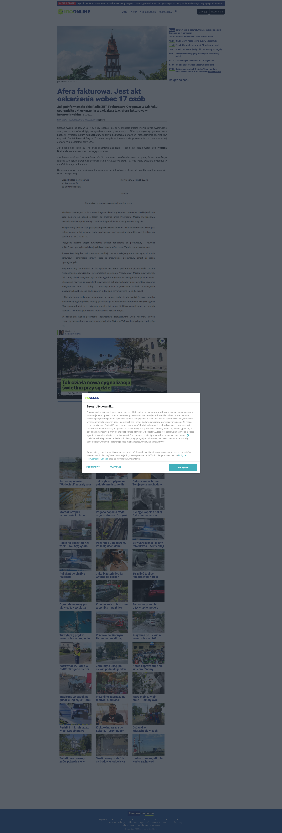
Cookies (104, 458)
